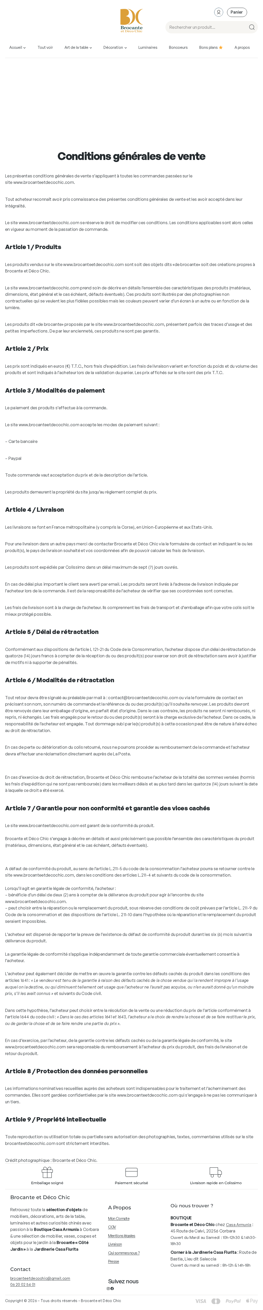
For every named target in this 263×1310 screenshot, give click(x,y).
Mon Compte (118, 1218)
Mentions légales (121, 1235)
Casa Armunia (238, 1224)
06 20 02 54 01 (22, 1284)
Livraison (115, 1244)
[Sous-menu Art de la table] (90, 47)
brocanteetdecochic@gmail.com (40, 1278)
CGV (112, 1226)
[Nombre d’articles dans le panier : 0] (237, 12)
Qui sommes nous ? (123, 1252)
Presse (113, 1261)
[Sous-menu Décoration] (125, 47)
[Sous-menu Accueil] (24, 47)
